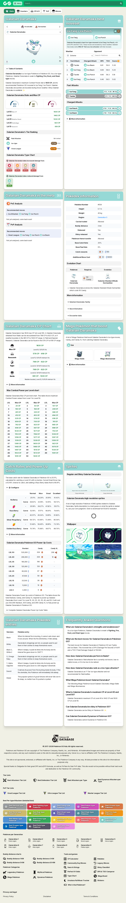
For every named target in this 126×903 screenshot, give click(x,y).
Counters (24, 11)
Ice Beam (90, 65)
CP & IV (37, 11)
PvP (47, 11)
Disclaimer (47, 896)
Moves (58, 11)
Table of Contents (15, 69)
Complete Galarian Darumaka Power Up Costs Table (27, 610)
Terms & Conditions (90, 896)
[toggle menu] (121, 3)
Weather (69, 51)
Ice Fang (74, 37)
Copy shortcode (79, 493)
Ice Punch (102, 37)
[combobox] (71, 3)
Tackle (76, 65)
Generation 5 (102, 217)
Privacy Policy (8, 896)
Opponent (98, 51)
